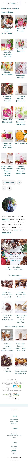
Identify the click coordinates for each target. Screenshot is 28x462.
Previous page (8, 182)
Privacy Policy (14, 421)
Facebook (14, 451)
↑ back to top (14, 409)
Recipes (8, 8)
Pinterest (14, 453)
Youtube (14, 450)
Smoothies (15, 8)
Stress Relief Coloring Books (14, 435)
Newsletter (14, 432)
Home (3, 8)
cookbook (5, 219)
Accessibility (14, 423)
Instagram (14, 446)
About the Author (14, 419)
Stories (14, 437)
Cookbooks (14, 433)
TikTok (14, 448)
